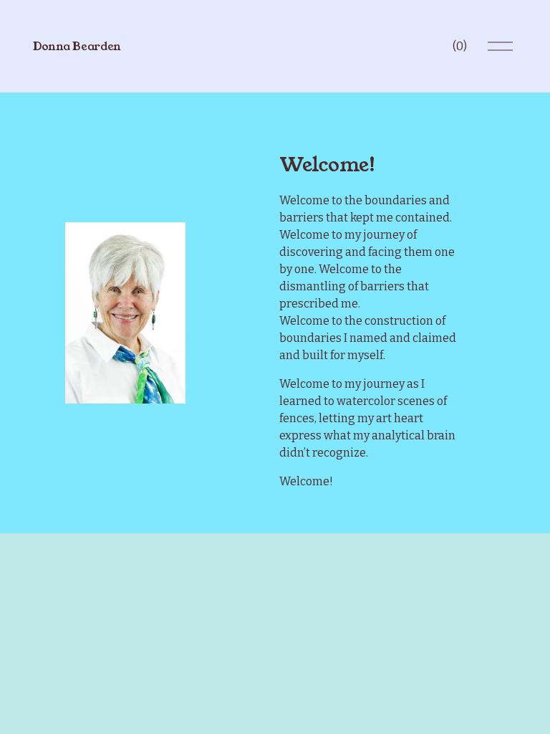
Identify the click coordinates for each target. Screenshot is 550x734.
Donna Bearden (77, 46)
